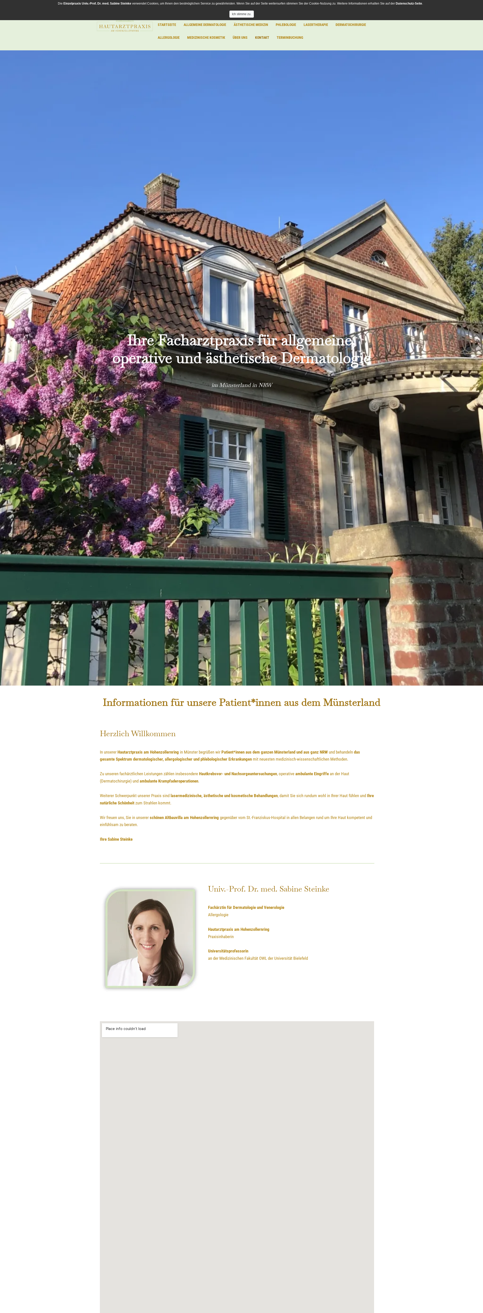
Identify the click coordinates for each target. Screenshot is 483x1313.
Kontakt (262, 38)
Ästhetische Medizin (251, 25)
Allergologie (169, 38)
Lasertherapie (316, 25)
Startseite (167, 25)
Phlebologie (286, 25)
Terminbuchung (290, 38)
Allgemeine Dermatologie (205, 25)
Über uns (240, 38)
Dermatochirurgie (351, 25)
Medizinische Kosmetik (206, 38)
